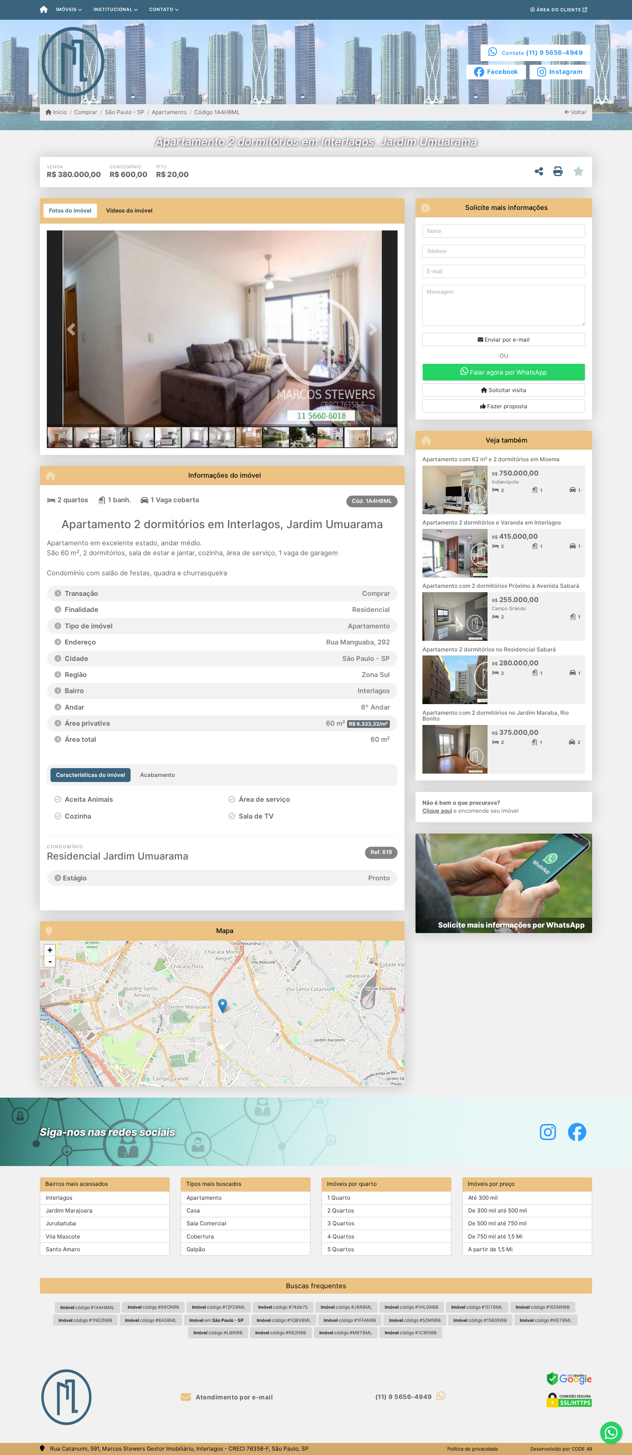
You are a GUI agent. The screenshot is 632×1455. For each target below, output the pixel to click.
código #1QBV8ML (284, 1320)
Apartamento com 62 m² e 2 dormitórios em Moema (491, 459)
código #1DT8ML (477, 1307)
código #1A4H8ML (87, 1307)
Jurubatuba (61, 1223)
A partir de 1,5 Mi (490, 1249)
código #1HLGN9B (412, 1307)
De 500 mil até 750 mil (497, 1223)
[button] (73, 329)
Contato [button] (161, 9)
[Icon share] (548, 1132)
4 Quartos (340, 1236)
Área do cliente (559, 9)
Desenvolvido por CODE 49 (561, 1449)
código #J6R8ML (346, 1307)
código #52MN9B (415, 1320)
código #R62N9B (280, 1332)
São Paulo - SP (124, 112)
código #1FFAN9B (350, 1320)
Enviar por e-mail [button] (506, 339)
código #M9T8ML (345, 1332)
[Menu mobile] (44, 9)
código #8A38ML (151, 1320)
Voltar (578, 112)
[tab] (70, 211)
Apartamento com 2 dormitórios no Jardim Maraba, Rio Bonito (495, 715)
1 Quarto (338, 1197)
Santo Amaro (63, 1249)
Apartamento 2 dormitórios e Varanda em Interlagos (491, 522)
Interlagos (59, 1197)
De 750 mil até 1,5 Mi (495, 1236)
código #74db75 (283, 1307)
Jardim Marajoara (69, 1210)
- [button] (50, 961)
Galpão (196, 1249)
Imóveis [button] (66, 9)
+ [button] (50, 950)
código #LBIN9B (217, 1332)
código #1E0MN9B (543, 1307)
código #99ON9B (153, 1307)
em (216, 1320)
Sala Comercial (206, 1223)
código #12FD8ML (218, 1307)
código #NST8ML (546, 1320)
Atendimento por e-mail (233, 1397)
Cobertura (200, 1236)
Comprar (85, 112)
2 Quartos (340, 1210)
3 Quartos (340, 1223)
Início (59, 112)
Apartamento (169, 112)
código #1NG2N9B (85, 1320)
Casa (193, 1210)
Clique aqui (437, 810)
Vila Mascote (63, 1236)
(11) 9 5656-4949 (554, 52)
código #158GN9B (480, 1320)
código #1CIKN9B (411, 1332)
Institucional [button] (113, 9)
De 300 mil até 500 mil (497, 1210)
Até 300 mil (483, 1197)
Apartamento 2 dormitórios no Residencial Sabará (489, 649)
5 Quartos (340, 1249)
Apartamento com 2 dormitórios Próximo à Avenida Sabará (500, 585)
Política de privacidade (472, 1449)
